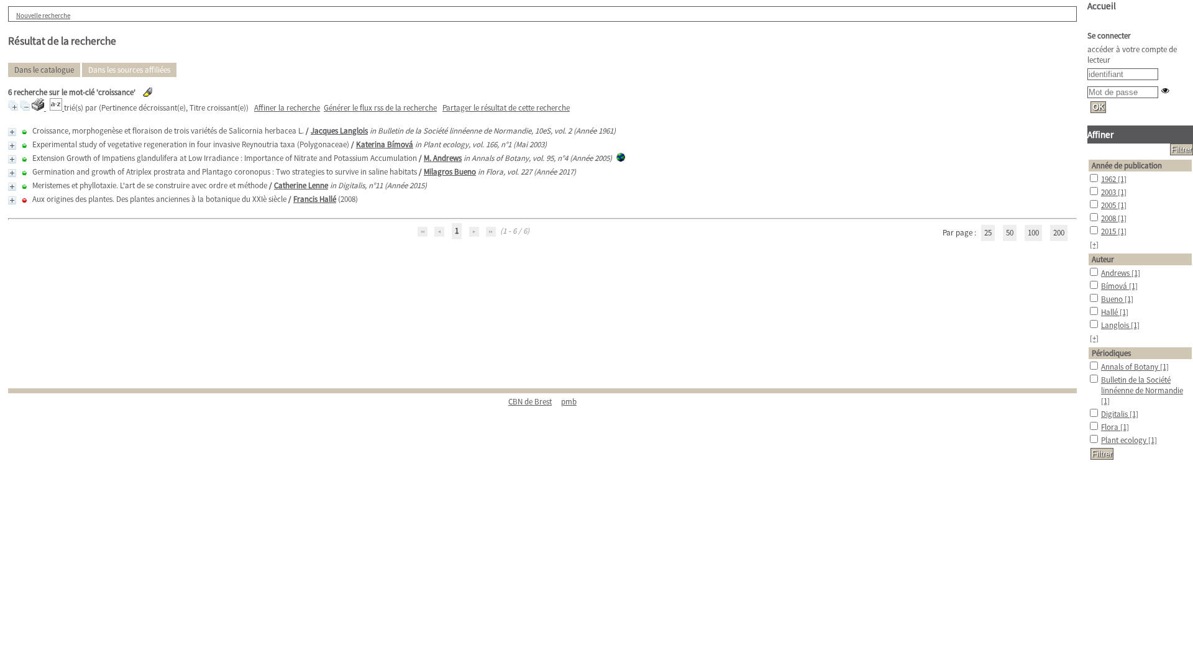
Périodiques (1111, 353)
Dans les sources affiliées (129, 70)
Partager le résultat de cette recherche (506, 108)
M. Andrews (443, 158)
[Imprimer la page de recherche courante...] (39, 108)
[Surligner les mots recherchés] (147, 92)
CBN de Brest (530, 401)
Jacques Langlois (339, 131)
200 (1058, 232)
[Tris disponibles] (57, 108)
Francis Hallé (314, 199)
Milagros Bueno (450, 172)
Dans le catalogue (44, 70)
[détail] (12, 132)
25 (988, 232)
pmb (569, 401)
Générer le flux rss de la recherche (380, 108)
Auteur (1103, 259)
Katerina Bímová (384, 144)
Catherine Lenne (301, 185)
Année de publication (1127, 165)
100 (1033, 232)
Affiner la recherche (287, 108)
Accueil (1101, 6)
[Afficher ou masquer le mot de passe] (1165, 90)
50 (1009, 232)
